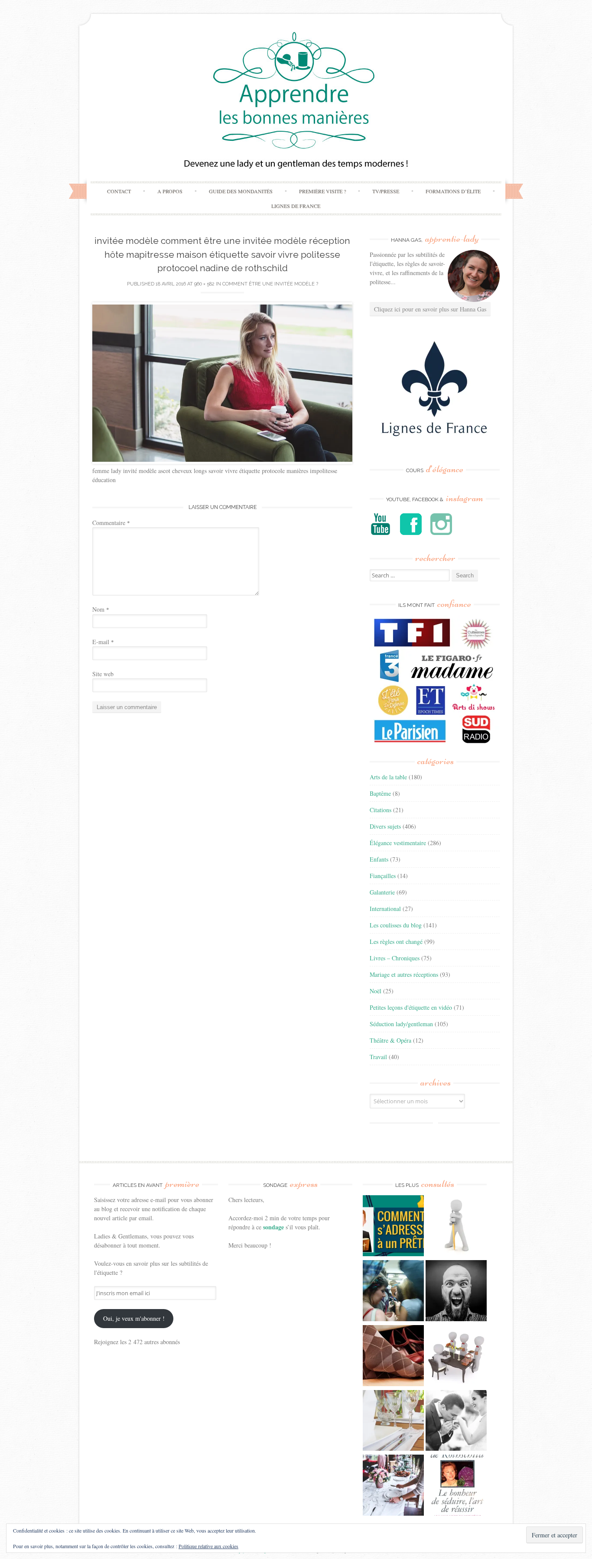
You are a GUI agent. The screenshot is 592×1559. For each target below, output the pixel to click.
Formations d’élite (453, 191)
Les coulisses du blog (396, 925)
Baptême (380, 793)
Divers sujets (385, 826)
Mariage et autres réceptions (404, 974)
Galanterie (382, 892)
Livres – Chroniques (395, 958)
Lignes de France (295, 205)
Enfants (379, 859)
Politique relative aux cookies (208, 1546)
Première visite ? (322, 191)
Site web (103, 674)
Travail (378, 1057)
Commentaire (111, 523)
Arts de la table (388, 777)
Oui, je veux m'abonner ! (134, 1318)
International (385, 908)
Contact (119, 191)
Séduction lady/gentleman (401, 1024)
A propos (169, 191)
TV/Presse (385, 191)
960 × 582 (204, 284)
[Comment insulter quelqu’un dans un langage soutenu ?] (456, 1291)
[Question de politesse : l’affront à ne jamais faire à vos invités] (393, 1356)
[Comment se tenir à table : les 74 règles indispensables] (456, 1356)
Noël (375, 991)
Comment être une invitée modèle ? (270, 284)
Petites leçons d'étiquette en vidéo (411, 1007)
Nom (100, 609)
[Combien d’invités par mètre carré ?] (393, 1291)
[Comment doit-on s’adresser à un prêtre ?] (393, 1226)
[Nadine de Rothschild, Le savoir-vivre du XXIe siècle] (456, 1486)
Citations (380, 810)
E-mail (103, 642)
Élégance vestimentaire (398, 843)
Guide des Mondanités (241, 191)
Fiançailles (383, 876)
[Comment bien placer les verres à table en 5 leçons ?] (393, 1421)
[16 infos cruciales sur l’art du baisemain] (456, 1421)
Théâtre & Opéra (390, 1040)
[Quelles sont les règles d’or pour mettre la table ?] (393, 1486)
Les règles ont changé (396, 941)
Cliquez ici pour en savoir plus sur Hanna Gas (430, 309)
